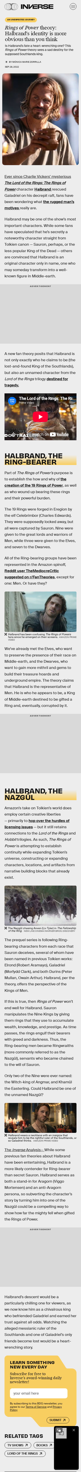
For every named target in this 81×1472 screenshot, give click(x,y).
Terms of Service (36, 1407)
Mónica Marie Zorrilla (26, 61)
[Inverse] (37, 6)
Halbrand (43, 189)
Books (42, 1445)
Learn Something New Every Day (32, 1364)
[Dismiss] (73, 1430)
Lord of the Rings (22, 1453)
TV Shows (15, 1445)
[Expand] (59, 1430)
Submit (55, 1420)
